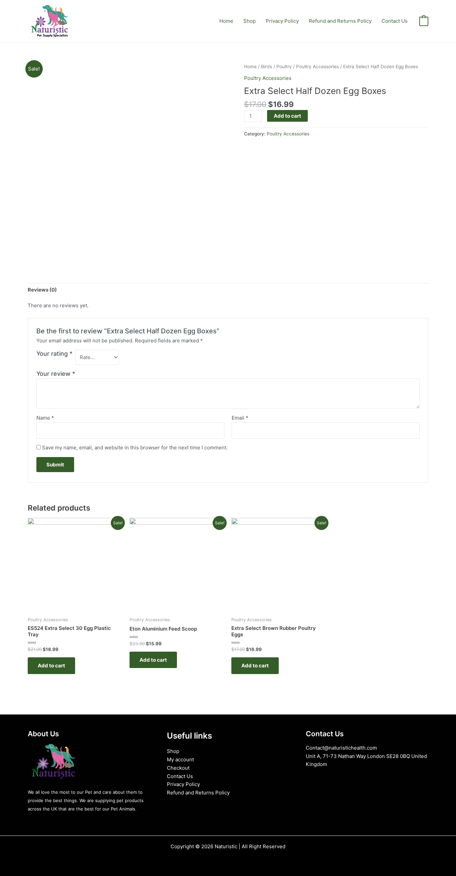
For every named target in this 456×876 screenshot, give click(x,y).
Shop (249, 21)
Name (45, 418)
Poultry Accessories (317, 66)
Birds (266, 66)
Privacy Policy (282, 21)
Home (226, 21)
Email (240, 418)
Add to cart (287, 116)
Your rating (54, 353)
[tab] (42, 290)
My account (180, 759)
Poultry (284, 66)
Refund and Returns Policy (340, 21)
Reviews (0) (42, 290)
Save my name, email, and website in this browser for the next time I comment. (135, 447)
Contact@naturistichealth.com (341, 748)
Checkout (178, 768)
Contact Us (395, 21)
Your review (55, 373)
